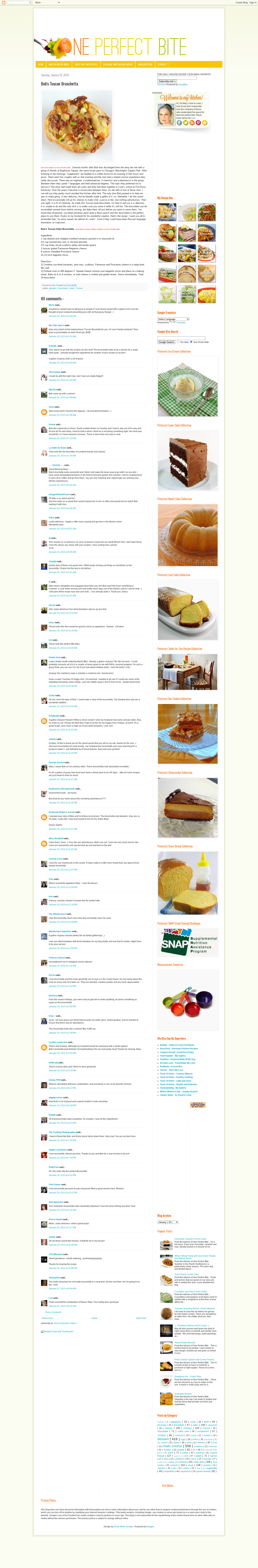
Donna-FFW (55, 1080)
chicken (188, 1428)
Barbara (53, 995)
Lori (51, 1298)
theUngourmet (56, 1202)
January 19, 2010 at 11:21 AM (63, 779)
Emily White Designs (124, 1526)
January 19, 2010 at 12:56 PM (63, 948)
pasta (181, 1449)
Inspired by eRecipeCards (62, 789)
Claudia (53, 561)
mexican (213, 1446)
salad (198, 1455)
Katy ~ (52, 1016)
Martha (52, 389)
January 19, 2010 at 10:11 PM (63, 1192)
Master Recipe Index (59, 64)
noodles (168, 1450)
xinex (52, 622)
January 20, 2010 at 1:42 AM (62, 1210)
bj (50, 538)
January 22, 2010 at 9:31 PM (62, 1306)
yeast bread (204, 1471)
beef (207, 1421)
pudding (200, 1453)
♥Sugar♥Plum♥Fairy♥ (59, 494)
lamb (189, 1442)
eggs (183, 1439)
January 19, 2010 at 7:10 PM (62, 1140)
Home (41, 64)
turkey (186, 1468)
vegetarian (186, 1471)
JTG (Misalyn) (56, 1254)
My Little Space (57, 325)
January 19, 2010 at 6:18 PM (62, 1105)
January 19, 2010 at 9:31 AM (62, 572)
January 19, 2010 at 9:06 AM (62, 552)
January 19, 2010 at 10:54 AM (63, 706)
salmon (213, 1456)
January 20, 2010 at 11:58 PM (63, 1268)
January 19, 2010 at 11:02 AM (63, 729)
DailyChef (54, 1167)
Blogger (150, 1526)
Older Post (141, 1318)
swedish (161, 1468)
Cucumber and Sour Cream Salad (190, 1291)
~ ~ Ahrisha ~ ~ (56, 465)
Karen (52, 975)
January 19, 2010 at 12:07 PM (63, 869)
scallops (171, 1462)
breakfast (179, 1424)
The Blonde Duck (57, 914)
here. (193, 118)
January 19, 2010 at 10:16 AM (63, 630)
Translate (180, 322)
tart (175, 1468)
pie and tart (208, 1450)
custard (207, 1435)
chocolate (163, 1431)
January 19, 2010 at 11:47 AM (63, 829)
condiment (203, 1431)
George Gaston (56, 762)
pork (171, 1452)
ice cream (162, 1442)
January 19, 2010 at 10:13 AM (63, 613)
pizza (160, 1453)
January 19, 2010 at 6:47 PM (62, 1123)
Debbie (52, 1115)
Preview (161, 84)
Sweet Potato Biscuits (184, 1342)
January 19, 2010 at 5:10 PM (62, 1070)
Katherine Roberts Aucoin (62, 812)
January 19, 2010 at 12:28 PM (63, 922)
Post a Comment (53, 1312)
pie (194, 1450)
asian (194, 1422)
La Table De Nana (58, 448)
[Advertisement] (129, 18)
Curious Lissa (56, 859)
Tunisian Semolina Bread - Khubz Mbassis (194, 1308)
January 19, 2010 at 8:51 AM (62, 528)
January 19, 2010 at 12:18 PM (63, 904)
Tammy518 (54, 1277)
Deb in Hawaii (56, 1219)
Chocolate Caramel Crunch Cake (190, 1239)
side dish (199, 1461)
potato (185, 1453)
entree (195, 1439)
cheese (169, 1428)
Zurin (51, 407)
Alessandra (55, 372)
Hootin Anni (55, 657)
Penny (52, 424)
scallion (160, 1462)
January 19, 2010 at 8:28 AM (62, 508)
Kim (51, 896)
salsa (166, 1459)
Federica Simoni (57, 958)
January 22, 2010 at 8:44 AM (62, 1288)
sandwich (180, 1459)
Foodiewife (54, 716)
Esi (50, 640)
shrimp (183, 1461)
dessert (163, 1439)
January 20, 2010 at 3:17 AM (62, 1227)
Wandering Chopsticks (60, 931)
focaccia (209, 1439)
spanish (207, 1465)
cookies (162, 1435)
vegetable (211, 1468)
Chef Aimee (55, 1184)
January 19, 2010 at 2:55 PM (62, 1006)
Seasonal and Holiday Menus (118, 64)
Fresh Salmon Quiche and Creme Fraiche (194, 1359)
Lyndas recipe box (58, 1042)
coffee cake (184, 1431)
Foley (52, 517)
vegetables (169, 1471)
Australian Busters (183, 1394)
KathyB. (53, 346)
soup (191, 1465)
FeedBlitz (183, 84)
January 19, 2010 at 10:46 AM (63, 686)
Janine (52, 1237)
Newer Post (47, 1318)
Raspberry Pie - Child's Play (187, 1376)
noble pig (53, 1062)
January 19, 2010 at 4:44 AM (62, 363)
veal (199, 1468)
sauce (194, 1459)
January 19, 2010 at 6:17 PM (62, 1088)
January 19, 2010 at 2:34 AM (62, 316)
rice (186, 1456)
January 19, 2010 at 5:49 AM (62, 397)
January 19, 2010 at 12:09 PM (63, 887)
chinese (207, 1428)
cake (196, 1424)
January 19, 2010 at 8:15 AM (62, 485)
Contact (162, 64)
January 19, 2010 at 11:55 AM (63, 849)
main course (173, 1446)
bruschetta (63, 288)
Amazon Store (145, 64)
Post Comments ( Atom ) (65, 1323)
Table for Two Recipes (86, 64)
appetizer (53, 288)
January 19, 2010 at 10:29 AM (63, 648)
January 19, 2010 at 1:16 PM (62, 966)
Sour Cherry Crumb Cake (186, 1274)
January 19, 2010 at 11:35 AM (63, 802)
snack (72, 288)
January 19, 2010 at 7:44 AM (62, 455)
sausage (207, 1459)
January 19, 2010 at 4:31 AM (62, 336)
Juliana (53, 739)
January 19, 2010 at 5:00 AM (62, 380)
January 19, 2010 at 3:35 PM (62, 1053)
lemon (202, 1442)
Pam (51, 879)
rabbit (177, 1456)
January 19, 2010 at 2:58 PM (62, 1033)
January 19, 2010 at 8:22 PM (62, 1175)
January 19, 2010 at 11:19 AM (63, 753)
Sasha (52, 605)
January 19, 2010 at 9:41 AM (62, 595)
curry (194, 1435)
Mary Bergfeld (56, 838)
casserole (212, 1425)
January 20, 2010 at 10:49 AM (63, 1245)
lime (215, 1442)
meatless (198, 1446)
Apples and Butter (58, 1150)
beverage (162, 1425)
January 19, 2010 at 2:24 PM (62, 986)
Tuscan (79, 288)
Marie (52, 305)
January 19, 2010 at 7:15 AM (62, 438)
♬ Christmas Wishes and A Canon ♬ (192, 1325)
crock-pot (179, 1435)
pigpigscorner (56, 1097)
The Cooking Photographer (62, 1132)
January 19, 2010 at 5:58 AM (62, 415)
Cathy (52, 695)
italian (177, 1442)
